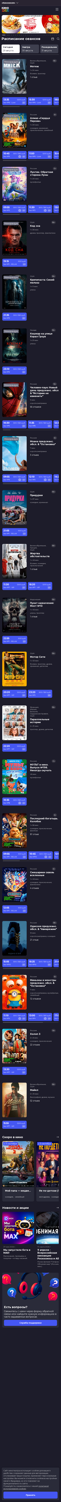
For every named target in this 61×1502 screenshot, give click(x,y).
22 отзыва (35, 1044)
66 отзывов (35, 407)
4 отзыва (34, 888)
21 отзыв (34, 940)
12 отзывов (35, 998)
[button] (13, 24)
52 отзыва (35, 1100)
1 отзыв (33, 77)
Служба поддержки (30, 1323)
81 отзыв (34, 834)
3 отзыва (34, 455)
